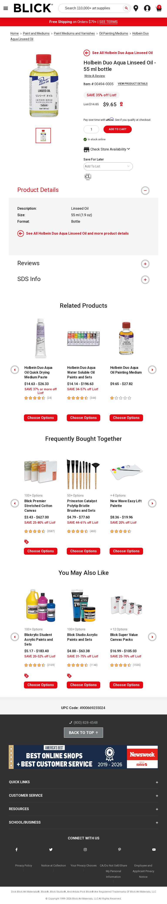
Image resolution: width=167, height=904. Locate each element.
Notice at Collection (53, 865)
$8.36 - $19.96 (121, 517)
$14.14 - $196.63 (80, 384)
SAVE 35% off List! (101, 95)
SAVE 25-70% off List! (125, 656)
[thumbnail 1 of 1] (43, 135)
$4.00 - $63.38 (78, 651)
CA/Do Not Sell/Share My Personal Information (113, 871)
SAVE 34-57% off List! (82, 389)
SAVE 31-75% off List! (82, 656)
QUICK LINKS (19, 782)
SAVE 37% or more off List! (41, 391)
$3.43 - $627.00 (36, 517)
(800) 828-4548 (86, 723)
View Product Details (133, 83)
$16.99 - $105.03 (123, 651)
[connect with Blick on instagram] (85, 852)
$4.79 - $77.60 (78, 517)
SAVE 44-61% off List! (82, 523)
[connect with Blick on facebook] (16, 852)
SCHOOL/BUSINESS (25, 822)
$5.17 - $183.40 (36, 651)
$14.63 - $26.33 (36, 384)
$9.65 (110, 104)
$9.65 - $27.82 (121, 384)
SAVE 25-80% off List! (39, 523)
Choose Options (40, 418)
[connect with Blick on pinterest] (119, 852)
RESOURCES (19, 809)
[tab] (83, 190)
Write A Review (94, 76)
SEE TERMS (108, 22)
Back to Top (81, 732)
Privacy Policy (23, 865)
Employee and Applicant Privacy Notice (143, 871)
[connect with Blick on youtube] (154, 852)
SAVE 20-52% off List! (39, 656)
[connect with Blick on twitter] (51, 852)
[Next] (152, 369)
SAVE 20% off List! (123, 523)
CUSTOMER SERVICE (26, 795)
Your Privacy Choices (84, 865)
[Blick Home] (33, 8)
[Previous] (14, 369)
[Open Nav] (5, 8)
